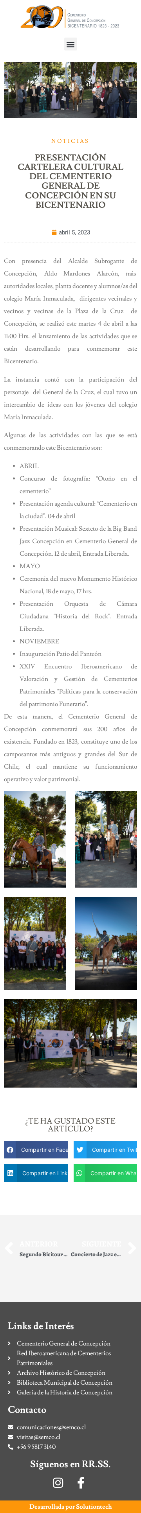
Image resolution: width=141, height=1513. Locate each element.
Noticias (70, 141)
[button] (70, 44)
